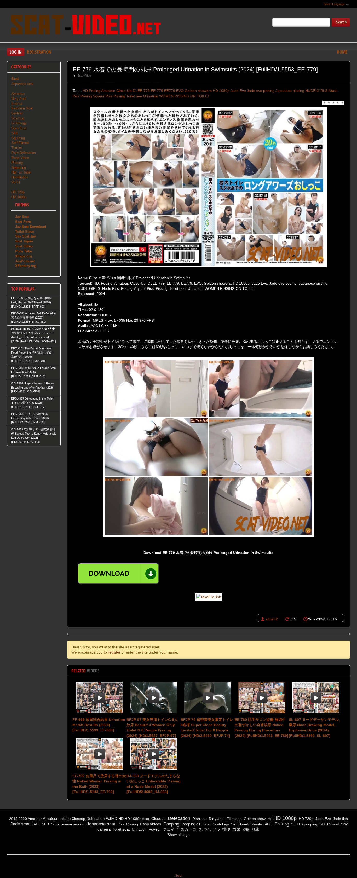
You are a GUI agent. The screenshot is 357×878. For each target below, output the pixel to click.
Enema (16, 104)
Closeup (78, 819)
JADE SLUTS (42, 824)
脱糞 (255, 829)
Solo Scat (18, 128)
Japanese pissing (289, 91)
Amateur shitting (57, 818)
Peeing (94, 91)
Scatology (19, 123)
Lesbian (17, 113)
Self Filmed (20, 143)
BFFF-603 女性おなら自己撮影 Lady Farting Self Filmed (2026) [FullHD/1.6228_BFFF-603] (31, 302)
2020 (23, 819)
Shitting (281, 824)
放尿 (235, 829)
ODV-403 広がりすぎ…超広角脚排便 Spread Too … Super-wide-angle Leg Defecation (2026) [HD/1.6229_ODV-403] (33, 435)
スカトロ (188, 829)
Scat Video (84, 75)
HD (85, 91)
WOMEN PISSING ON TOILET (184, 96)
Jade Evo (238, 91)
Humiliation (19, 177)
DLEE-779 (141, 91)
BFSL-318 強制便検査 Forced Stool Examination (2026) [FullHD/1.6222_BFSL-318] (33, 372)
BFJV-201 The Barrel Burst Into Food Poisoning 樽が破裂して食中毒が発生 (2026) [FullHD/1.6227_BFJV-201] (33, 354)
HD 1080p (221, 91)
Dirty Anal (18, 99)
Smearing (18, 168)
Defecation (95, 818)
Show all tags (178, 835)
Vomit (15, 182)
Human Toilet (21, 172)
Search (341, 22)
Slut (14, 133)
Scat (206, 824)
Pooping (170, 824)
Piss (109, 96)
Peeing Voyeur (92, 96)
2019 (13, 819)
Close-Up (124, 91)
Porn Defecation (23, 153)
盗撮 (245, 829)
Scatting (17, 118)
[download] (118, 573)
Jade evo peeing (260, 91)
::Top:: (178, 875)
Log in (16, 52)
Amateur (108, 91)
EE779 (169, 91)
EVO (180, 91)
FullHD (111, 818)
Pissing (119, 96)
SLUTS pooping (303, 824)
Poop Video (20, 158)
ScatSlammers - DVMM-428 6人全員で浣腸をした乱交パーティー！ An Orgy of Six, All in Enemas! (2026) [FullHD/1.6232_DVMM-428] (33, 335)
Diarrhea (199, 819)
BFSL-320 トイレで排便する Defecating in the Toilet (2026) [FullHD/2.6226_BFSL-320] (30, 418)
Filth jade (234, 819)
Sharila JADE (260, 824)
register (114, 652)
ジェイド (170, 829)
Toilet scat (121, 829)
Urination (150, 96)
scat (145, 819)
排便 (225, 829)
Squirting (18, 138)
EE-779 (157, 91)
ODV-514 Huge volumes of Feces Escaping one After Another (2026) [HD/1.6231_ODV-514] (33, 387)
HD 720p (18, 192)
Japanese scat (22, 84)
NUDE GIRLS (316, 91)
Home (342, 52)
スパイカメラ (208, 829)
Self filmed (239, 824)
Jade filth (340, 819)
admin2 (272, 619)
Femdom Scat (22, 108)
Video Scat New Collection (85, 26)
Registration (39, 52)
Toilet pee (134, 96)
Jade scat (19, 824)
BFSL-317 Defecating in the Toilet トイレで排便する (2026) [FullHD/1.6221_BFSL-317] (32, 402)
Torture (16, 148)
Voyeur (154, 829)
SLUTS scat (328, 824)
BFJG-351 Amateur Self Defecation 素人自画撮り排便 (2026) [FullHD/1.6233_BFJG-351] (33, 317)
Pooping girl (190, 824)
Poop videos (150, 824)
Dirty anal (216, 819)
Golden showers (198, 91)
